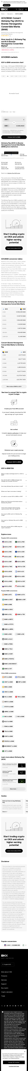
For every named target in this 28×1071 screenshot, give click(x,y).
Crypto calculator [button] (7, 992)
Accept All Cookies (13, 1062)
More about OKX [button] (6, 972)
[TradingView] (18, 1006)
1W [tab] (12, 76)
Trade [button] (3, 996)
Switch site (6, 5)
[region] (14, 1060)
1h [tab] (3, 76)
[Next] (26, 945)
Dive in (4, 811)
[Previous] (2, 945)
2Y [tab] (24, 76)
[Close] (25, 1051)
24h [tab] (7, 76)
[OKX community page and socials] (23, 1006)
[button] (16, 9)
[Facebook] (15, 1006)
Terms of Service (19, 898)
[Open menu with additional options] (26, 9)
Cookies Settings (14, 1066)
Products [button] (4, 976)
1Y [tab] (20, 76)
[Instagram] (7, 1006)
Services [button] (4, 980)
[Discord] (10, 1006)
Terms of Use (12, 895)
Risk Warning (21, 895)
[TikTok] (4, 1006)
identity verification (13, 433)
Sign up (21, 9)
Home (3, 14)
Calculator (10, 14)
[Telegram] (13, 1006)
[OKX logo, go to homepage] (4, 9)
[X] (2, 1006)
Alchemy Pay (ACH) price (13, 173)
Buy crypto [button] (4, 988)
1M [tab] (16, 76)
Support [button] (4, 984)
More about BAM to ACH (14, 386)
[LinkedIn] (21, 1006)
